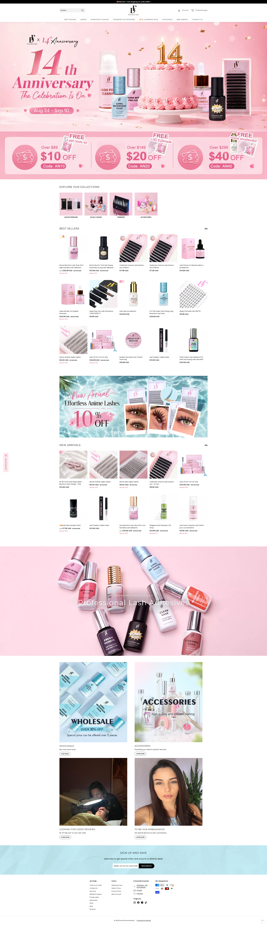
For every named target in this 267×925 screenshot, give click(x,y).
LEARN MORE (140, 754)
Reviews (93, 909)
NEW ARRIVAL (182, 19)
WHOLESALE (167, 19)
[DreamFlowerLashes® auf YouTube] (142, 902)
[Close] (6, 455)
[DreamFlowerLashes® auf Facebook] (138, 902)
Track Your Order (96, 885)
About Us (93, 891)
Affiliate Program (96, 894)
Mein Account (116, 894)
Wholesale (93, 900)
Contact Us (94, 888)
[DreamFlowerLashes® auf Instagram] (135, 902)
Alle (206, 228)
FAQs (91, 903)
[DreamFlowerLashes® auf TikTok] (146, 902)
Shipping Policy (117, 885)
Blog (91, 906)
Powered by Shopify (144, 920)
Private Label (94, 897)
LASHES (83, 19)
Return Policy (116, 888)
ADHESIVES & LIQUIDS (100, 19)
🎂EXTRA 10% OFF (6, 464)
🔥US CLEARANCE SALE (148, 19)
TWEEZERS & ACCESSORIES (124, 19)
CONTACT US (197, 19)
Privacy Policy (116, 891)
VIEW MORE (65, 754)
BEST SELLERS (70, 19)
